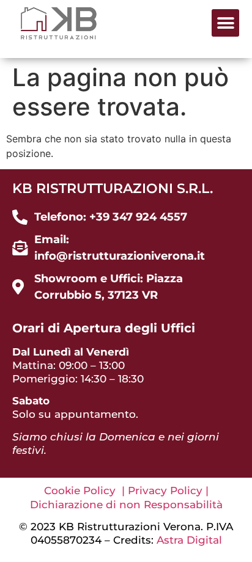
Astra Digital (189, 540)
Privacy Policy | (168, 490)
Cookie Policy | (86, 490)
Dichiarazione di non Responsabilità (126, 504)
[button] (225, 23)
